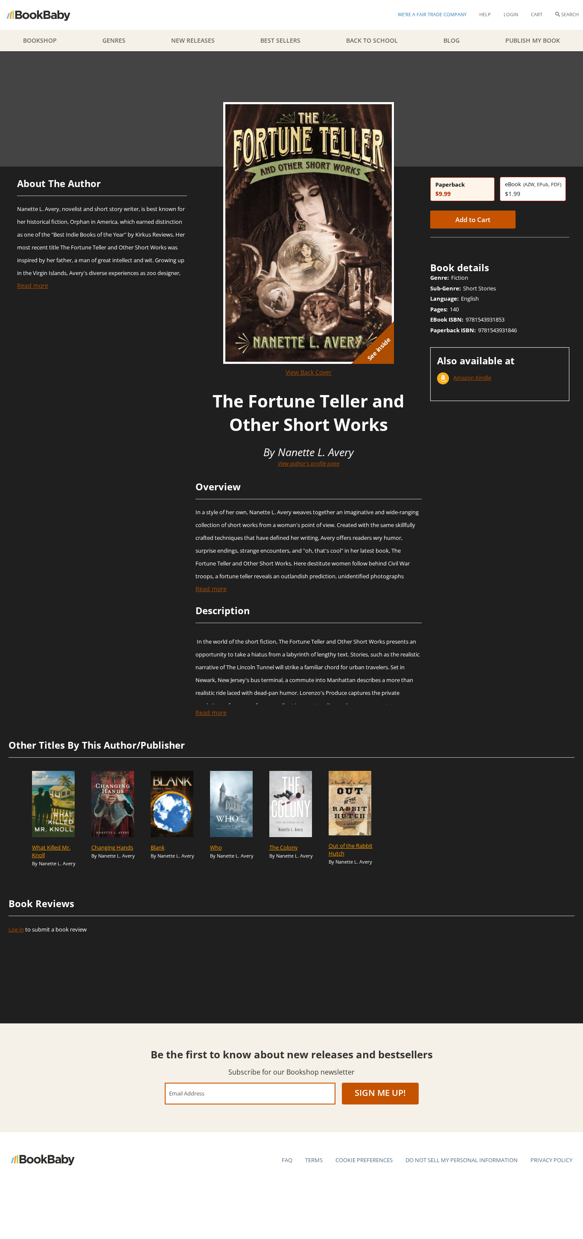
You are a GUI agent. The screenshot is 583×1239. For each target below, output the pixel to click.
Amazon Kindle (472, 377)
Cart (536, 14)
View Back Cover (309, 372)
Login (511, 14)
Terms (314, 1160)
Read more (32, 285)
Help (485, 14)
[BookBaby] (45, 15)
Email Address (186, 1093)
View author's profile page (308, 463)
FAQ (287, 1160)
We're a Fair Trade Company (432, 14)
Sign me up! (380, 1092)
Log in (16, 929)
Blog (451, 40)
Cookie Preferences (364, 1160)
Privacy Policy (551, 1160)
